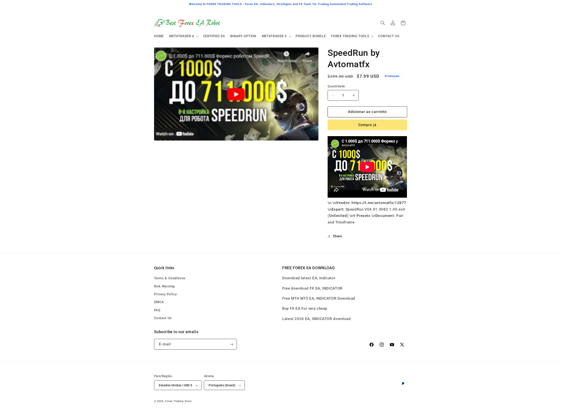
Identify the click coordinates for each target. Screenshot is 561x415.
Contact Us (163, 318)
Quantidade (336, 86)
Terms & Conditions (170, 278)
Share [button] (337, 236)
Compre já (367, 125)
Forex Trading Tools (178, 401)
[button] (184, 36)
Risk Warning (164, 286)
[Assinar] (231, 344)
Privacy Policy (165, 294)
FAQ (157, 310)
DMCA (159, 302)
